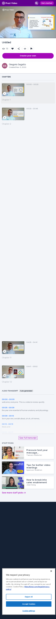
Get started (46, 3)
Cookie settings (28, 611)
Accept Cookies (28, 604)
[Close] (51, 571)
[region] (28, 591)
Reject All (29, 597)
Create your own (28, 56)
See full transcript (28, 438)
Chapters (6, 77)
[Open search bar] (36, 3)
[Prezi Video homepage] (9, 3)
